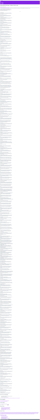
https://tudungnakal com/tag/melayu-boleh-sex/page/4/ (26, 413)
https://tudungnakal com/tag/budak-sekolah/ (18, 413)
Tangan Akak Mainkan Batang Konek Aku (4, 416)
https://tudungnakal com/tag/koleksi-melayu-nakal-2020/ (26, 412)
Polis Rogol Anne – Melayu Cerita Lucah (4, 400)
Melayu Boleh (4, 415)
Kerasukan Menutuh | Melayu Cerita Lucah (4, 417)
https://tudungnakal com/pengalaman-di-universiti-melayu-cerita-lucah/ (5, 412)
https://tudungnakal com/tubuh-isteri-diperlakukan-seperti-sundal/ (16, 412)
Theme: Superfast (6, 419)
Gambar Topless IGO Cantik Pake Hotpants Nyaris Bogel (5, 409)
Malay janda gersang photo (33, 413)
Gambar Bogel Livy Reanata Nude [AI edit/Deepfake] (5, 408)
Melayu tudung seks (13, 413)
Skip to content (1, 0)
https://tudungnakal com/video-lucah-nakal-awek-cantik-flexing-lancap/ (5, 413)
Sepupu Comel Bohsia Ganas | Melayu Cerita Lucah (5, 418)
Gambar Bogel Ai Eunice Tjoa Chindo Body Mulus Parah (5, 407)
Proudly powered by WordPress (2, 419)
